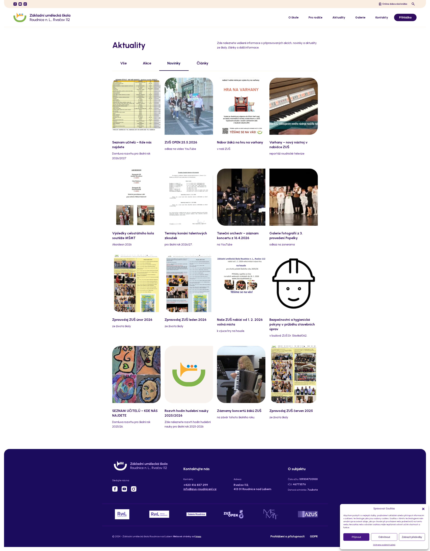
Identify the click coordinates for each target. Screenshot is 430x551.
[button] (423, 508)
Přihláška (405, 17)
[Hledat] (413, 4)
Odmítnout (384, 537)
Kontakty (381, 17)
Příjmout (356, 537)
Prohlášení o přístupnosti (287, 536)
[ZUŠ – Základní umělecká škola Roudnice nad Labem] (42, 17)
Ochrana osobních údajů (384, 545)
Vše (123, 63)
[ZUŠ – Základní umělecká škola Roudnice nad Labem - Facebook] (15, 4)
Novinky (174, 63)
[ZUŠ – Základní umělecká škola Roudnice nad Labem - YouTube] (20, 4)
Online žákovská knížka (394, 4)
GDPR (314, 536)
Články (202, 63)
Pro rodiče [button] (315, 17)
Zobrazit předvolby (412, 537)
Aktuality (338, 17)
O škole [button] (293, 17)
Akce (147, 63)
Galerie (360, 17)
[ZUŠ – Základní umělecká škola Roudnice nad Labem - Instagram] (25, 4)
